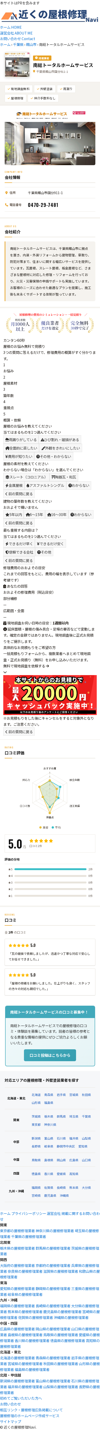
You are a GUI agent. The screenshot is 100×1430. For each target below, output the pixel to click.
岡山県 (61, 1160)
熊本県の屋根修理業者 (25, 1311)
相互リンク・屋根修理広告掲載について (31, 1409)
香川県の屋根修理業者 (32, 1340)
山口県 (86, 1160)
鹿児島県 (50, 1195)
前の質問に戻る (20, 493)
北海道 (36, 1094)
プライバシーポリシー (28, 1213)
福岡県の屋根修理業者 (17, 1305)
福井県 (73, 1138)
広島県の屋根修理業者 (17, 1328)
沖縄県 (64, 1195)
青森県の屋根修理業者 (53, 1357)
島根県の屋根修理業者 (25, 1334)
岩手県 (61, 1094)
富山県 (48, 1138)
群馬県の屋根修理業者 (53, 1248)
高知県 (73, 1174)
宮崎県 (36, 1195)
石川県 (61, 1138)
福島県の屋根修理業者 (32, 1369)
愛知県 (82, 1146)
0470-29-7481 (43, 204)
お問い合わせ (10, 1403)
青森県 (48, 1094)
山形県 (36, 1102)
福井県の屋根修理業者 (25, 1386)
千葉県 (18, 44)
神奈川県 (50, 1124)
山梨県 (86, 1138)
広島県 (73, 1160)
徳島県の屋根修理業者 (67, 1340)
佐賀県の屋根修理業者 (35, 1317)
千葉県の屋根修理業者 (28, 1236)
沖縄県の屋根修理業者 (71, 1317)
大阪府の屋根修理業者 (17, 1265)
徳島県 (36, 1174)
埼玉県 (73, 1116)
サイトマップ (10, 1421)
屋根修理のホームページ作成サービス (29, 1415)
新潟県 (36, 1138)
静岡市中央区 (66, 1146)
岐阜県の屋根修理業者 (25, 1294)
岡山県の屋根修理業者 (53, 1328)
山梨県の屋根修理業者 (60, 1386)
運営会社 (54, 1213)
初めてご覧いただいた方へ (21, 1398)
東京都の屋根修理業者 (17, 1230)
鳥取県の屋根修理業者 (60, 1334)
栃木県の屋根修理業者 (17, 1248)
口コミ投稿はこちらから (50, 1055)
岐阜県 (48, 1146)
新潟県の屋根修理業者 (17, 1380)
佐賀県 (48, 1187)
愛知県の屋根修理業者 (17, 1288)
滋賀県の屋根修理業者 (60, 1271)
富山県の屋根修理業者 (53, 1380)
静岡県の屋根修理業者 (53, 1288)
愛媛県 (61, 1174)
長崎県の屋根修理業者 (53, 1305)
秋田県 (86, 1094)
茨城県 (36, 1116)
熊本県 (73, 1187)
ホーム (5, 44)
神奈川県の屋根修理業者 (55, 1230)
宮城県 (73, 1094)
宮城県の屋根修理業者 (25, 1363)
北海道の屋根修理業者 (17, 1357)
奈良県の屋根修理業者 (25, 1271)
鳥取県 (36, 1160)
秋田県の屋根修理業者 (60, 1363)
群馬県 (61, 1116)
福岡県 (36, 1187)
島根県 (48, 1160)
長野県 (36, 1146)
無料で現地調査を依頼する (24, 665)
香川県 (48, 1174)
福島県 (48, 1102)
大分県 (86, 1187)
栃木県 (48, 1116)
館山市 (31, 44)
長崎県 (61, 1187)
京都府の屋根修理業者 (53, 1265)
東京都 (36, 1124)
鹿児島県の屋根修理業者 (62, 1311)
